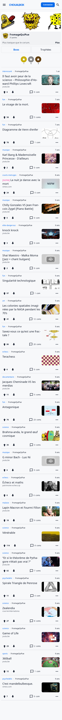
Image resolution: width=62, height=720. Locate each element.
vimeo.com (7, 187)
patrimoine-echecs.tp (11, 485)
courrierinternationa (10, 611)
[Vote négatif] (12, 92)
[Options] (57, 92)
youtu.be (6, 87)
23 (37, 419)
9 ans (57, 200)
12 (37, 319)
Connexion (48, 4)
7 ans (57, 99)
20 (37, 344)
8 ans (57, 175)
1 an (58, 71)
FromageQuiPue (21, 71)
